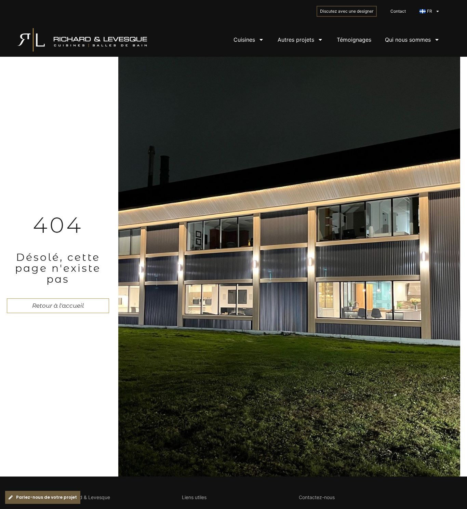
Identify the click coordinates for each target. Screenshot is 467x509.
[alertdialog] (233, 497)
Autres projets (296, 39)
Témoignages (354, 39)
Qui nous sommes (408, 39)
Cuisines (244, 39)
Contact (398, 11)
